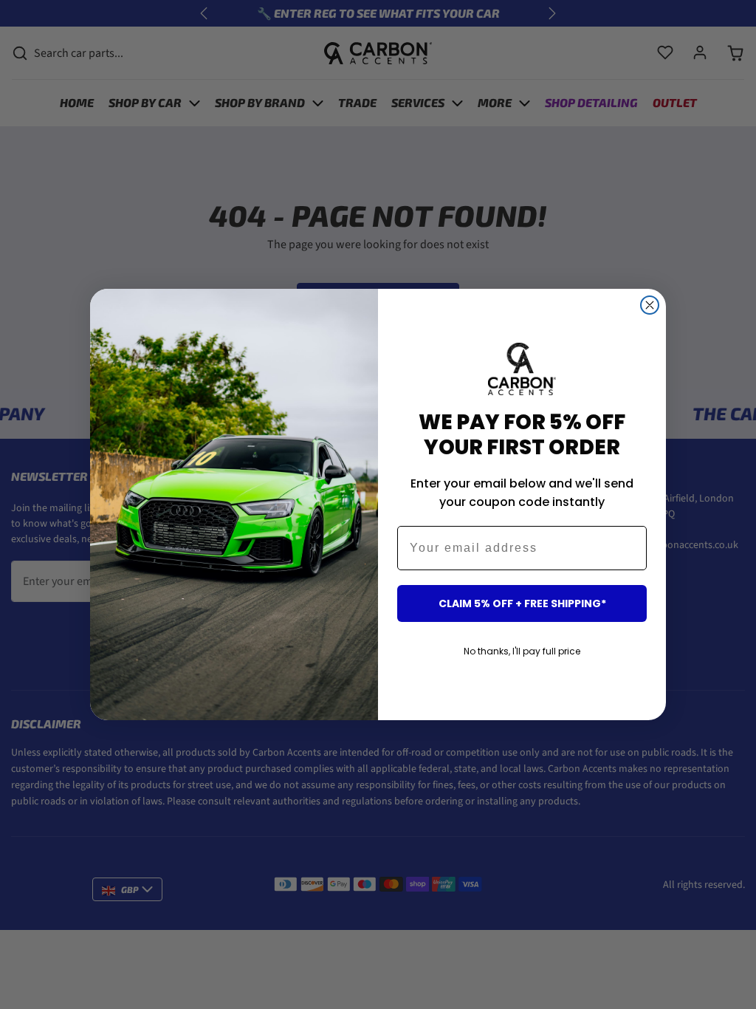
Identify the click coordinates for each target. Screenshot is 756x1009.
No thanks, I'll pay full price (522, 651)
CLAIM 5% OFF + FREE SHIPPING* (522, 603)
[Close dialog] (650, 305)
